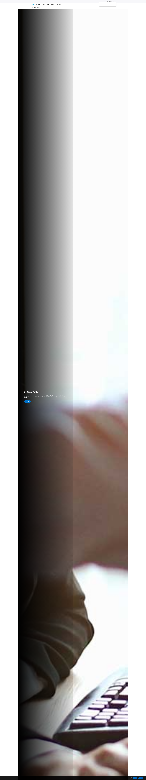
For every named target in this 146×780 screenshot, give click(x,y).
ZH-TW (113, 1)
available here (102, 4)
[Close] (114, 3)
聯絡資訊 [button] (58, 4)
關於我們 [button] (53, 4)
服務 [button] (44, 4)
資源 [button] (48, 4)
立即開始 (27, 401)
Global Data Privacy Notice (50, 777)
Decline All (141, 778)
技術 (35, 7)
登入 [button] (107, 1)
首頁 (32, 7)
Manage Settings (128, 778)
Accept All (135, 778)
